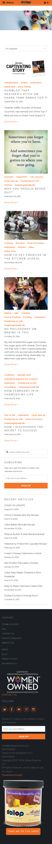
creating (8, 243)
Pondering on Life (30, 181)
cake (16, 313)
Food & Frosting (35, 243)
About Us (8, 642)
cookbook (9, 375)
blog (5, 654)
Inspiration (21, 177)
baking (7, 313)
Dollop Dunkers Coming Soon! (21, 595)
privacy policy (10, 659)
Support (7, 617)
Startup (8, 185)
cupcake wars (24, 375)
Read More (10, 121)
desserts (20, 243)
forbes (24, 83)
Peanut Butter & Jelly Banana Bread (24, 534)
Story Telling (24, 87)
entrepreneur (11, 83)
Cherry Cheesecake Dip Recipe (21, 515)
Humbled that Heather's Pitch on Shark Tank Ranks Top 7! (26, 94)
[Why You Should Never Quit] (26, 172)
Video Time (10, 251)
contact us (8, 633)
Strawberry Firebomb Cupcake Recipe (25, 543)
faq (4, 629)
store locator (10, 624)
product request (11, 638)
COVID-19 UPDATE (14, 505)
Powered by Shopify (12, 775)
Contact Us (9, 694)
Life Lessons (36, 177)
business (9, 177)
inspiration (35, 83)
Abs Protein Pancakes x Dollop (21, 563)
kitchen (22, 247)
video (31, 247)
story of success (33, 419)
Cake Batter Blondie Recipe (19, 524)
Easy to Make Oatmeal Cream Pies (23, 586)
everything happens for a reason (21, 379)
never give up (11, 181)
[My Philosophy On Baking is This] (26, 309)
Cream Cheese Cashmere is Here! (22, 553)
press (5, 649)
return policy (9, 663)
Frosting (27, 317)
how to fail (9, 415)
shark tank (9, 87)
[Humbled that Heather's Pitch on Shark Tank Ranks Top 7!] (26, 78)
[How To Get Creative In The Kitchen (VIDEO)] (26, 239)
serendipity (10, 387)
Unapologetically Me (25, 185)
